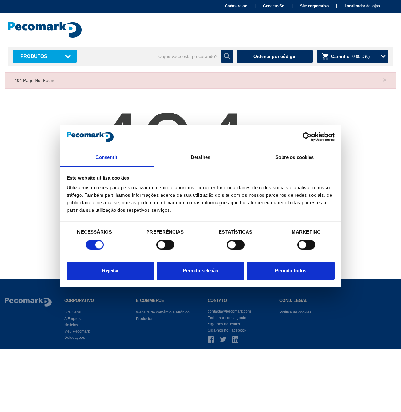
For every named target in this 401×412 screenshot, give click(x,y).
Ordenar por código (274, 56)
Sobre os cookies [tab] (294, 157)
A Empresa (73, 319)
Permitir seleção (200, 270)
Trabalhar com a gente (227, 318)
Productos (144, 319)
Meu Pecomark (77, 331)
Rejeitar (110, 270)
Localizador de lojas (362, 6)
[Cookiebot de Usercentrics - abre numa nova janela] (307, 136)
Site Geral (72, 312)
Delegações (74, 337)
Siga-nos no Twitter (224, 324)
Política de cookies (295, 312)
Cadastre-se (236, 6)
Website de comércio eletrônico (163, 312)
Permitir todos (290, 270)
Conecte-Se (273, 6)
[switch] (165, 245)
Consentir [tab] (106, 157)
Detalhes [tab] (200, 157)
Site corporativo (314, 6)
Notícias (71, 325)
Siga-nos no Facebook (227, 330)
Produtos (33, 56)
